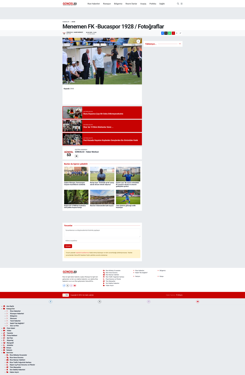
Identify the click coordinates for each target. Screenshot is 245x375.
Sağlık (162, 3)
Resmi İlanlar (131, 3)
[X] (67, 285)
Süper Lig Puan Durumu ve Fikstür (22, 365)
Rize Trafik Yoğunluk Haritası (115, 277)
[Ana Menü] (182, 3)
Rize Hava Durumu (111, 273)
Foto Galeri (11, 328)
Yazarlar (10, 333)
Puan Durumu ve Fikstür (113, 279)
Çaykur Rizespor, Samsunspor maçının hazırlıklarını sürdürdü (74, 183)
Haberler (65, 21)
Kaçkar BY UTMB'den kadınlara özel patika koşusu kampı (75, 206)
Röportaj (10, 340)
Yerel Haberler (15, 321)
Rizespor (107, 3)
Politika (152, 3)
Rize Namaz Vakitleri (112, 275)
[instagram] (148, 301)
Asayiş (143, 3)
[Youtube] (74, 285)
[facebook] (50, 301)
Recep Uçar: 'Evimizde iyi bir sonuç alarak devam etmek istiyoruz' (102, 183)
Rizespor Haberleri (17, 313)
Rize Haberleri (94, 3)
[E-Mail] (76, 156)
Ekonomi (13, 318)
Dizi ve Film (14, 326)
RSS (66, 295)
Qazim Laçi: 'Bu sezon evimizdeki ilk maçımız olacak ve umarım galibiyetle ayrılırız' (127, 184)
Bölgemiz (118, 3)
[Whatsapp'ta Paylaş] (169, 33)
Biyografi (10, 343)
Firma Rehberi (12, 335)
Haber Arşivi (110, 285)
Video (9, 331)
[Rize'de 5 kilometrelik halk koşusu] (102, 197)
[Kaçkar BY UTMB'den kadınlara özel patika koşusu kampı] (76, 197)
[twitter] (99, 301)
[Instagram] (71, 285)
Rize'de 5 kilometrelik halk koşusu (102, 206)
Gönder (68, 246)
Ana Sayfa (10, 306)
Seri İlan (10, 338)
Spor (73, 21)
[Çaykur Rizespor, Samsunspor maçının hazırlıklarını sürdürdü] (76, 174)
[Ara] (178, 3)
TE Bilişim (179, 295)
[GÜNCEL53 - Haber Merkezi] (68, 153)
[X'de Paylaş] (166, 33)
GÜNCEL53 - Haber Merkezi (87, 152)
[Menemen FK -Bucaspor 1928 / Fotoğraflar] (102, 61)
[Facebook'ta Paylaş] (162, 33)
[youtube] (197, 301)
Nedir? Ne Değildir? (141, 273)
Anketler (10, 345)
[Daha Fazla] (173, 33)
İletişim (137, 276)
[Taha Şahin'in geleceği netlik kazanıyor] (128, 197)
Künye (161, 276)
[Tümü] (180, 44)
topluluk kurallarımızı (82, 253)
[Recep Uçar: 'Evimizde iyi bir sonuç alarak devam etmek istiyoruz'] (102, 174)
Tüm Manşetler (110, 281)
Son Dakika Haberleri (112, 283)
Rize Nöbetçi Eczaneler (113, 270)
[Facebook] (64, 285)
